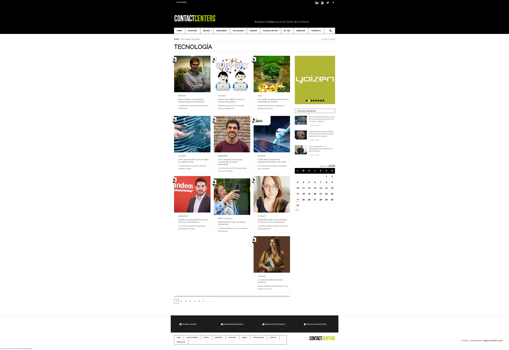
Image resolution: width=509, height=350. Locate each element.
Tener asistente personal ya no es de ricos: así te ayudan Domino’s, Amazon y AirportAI (322, 119)
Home (176, 39)
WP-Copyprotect (26, 348)
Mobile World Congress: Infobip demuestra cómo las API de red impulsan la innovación (321, 134)
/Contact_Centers (189, 324)
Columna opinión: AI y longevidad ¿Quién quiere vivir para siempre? (321, 148)
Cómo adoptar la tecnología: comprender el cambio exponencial (230, 161)
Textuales (222, 96)
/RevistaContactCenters (233, 324)
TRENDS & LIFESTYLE (225, 218)
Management (223, 156)
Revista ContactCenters (275, 324)
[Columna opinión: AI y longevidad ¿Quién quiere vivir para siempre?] (301, 150)
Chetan (16, 348)
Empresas (182, 96)
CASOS (260, 96)
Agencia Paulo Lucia (493, 340)
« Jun (297, 210)
